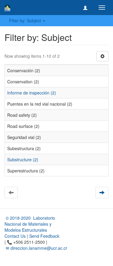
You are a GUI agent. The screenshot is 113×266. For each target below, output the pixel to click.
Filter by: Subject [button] (25, 20)
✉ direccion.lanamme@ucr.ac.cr (36, 248)
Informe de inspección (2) (31, 93)
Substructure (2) (22, 159)
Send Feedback (44, 236)
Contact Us (15, 236)
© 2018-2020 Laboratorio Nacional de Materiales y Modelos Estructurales (30, 224)
